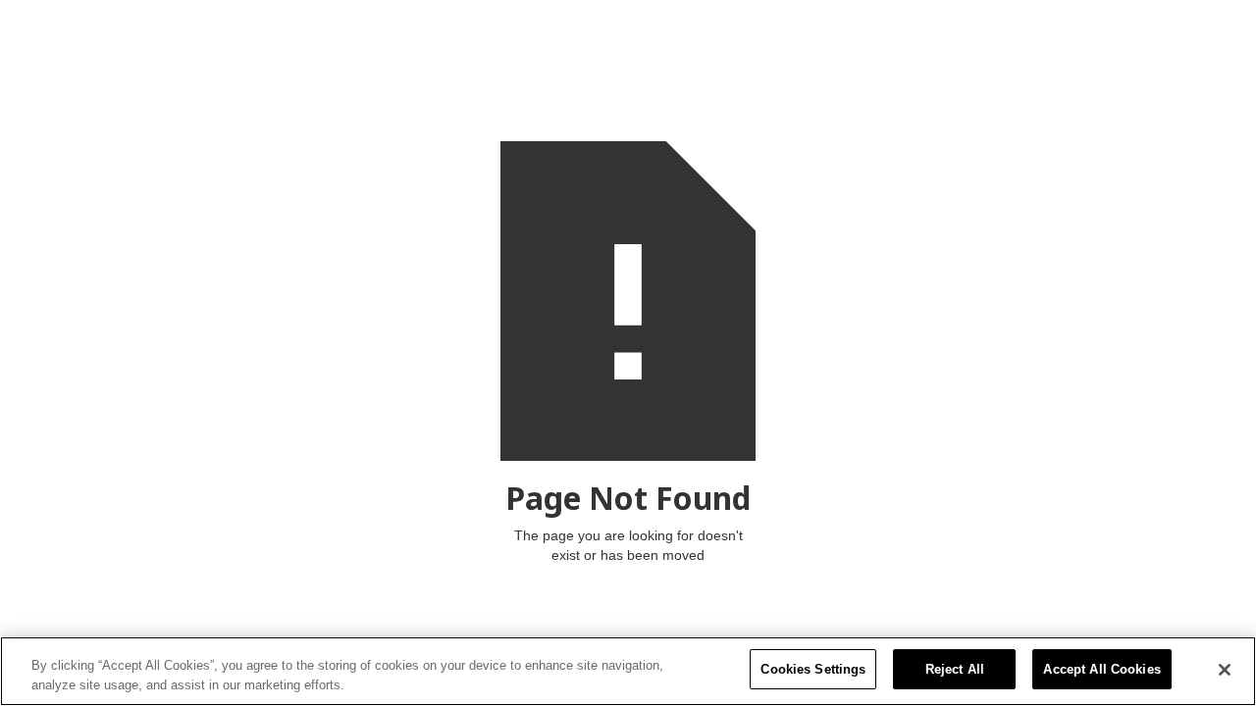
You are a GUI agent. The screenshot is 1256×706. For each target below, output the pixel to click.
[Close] (1224, 669)
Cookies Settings (812, 669)
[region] (628, 671)
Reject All (954, 669)
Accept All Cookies (1101, 669)
